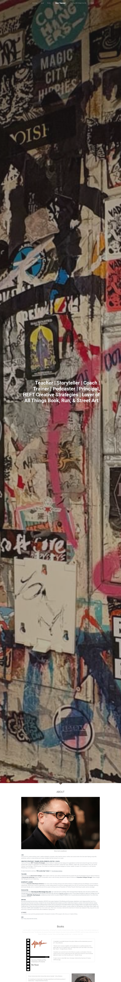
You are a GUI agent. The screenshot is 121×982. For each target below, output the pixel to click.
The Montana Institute (57, 871)
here (59, 959)
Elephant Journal (63, 893)
